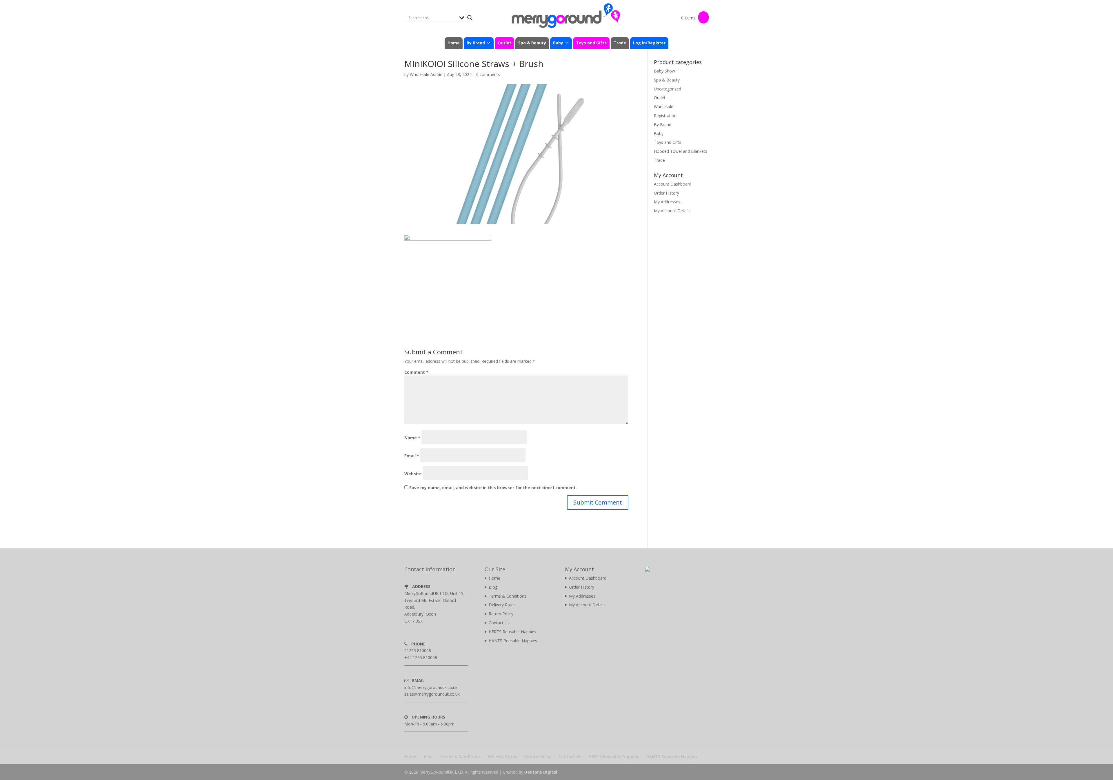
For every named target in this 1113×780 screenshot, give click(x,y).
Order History (666, 193)
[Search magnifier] (470, 18)
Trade (620, 43)
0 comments (488, 74)
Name (412, 437)
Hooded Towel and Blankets (680, 151)
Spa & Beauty (532, 43)
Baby (658, 133)
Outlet (504, 43)
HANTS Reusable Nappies (513, 640)
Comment (416, 372)
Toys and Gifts (591, 43)
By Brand (662, 124)
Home (454, 43)
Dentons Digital (540, 772)
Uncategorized (667, 89)
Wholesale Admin (426, 74)
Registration (665, 115)
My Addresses (667, 201)
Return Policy (501, 613)
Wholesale (663, 106)
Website (413, 473)
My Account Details (672, 210)
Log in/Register (649, 43)
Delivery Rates (502, 604)
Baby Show (664, 71)
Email (411, 455)
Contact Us (499, 622)
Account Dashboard (672, 184)
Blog (493, 587)
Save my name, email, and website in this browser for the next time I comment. (493, 487)
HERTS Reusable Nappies (512, 631)
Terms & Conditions (507, 596)
